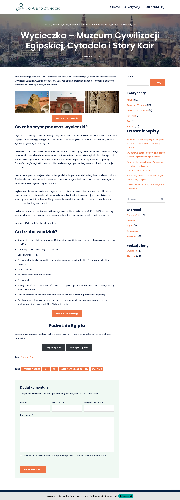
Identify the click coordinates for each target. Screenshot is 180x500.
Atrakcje (131, 256)
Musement (132, 236)
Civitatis (131, 220)
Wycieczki (132, 250)
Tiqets (130, 225)
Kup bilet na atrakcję (67, 118)
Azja (129, 121)
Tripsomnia (132, 231)
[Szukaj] (162, 7)
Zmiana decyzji (126, 496)
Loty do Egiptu (53, 347)
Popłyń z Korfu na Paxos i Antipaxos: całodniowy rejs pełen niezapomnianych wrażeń (145, 166)
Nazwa (24, 402)
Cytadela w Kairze (31, 369)
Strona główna (51, 24)
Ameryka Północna (137, 105)
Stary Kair (97, 369)
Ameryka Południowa (138, 110)
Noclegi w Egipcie (79, 347)
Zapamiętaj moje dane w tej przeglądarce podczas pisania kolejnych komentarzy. (64, 455)
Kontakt (154, 7)
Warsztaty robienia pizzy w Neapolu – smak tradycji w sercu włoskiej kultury (145, 143)
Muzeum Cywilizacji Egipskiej (74, 369)
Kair (75, 24)
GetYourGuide (28, 357)
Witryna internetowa (94, 402)
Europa (130, 126)
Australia (131, 115)
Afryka (62, 24)
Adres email (59, 402)
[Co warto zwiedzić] (38, 7)
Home (116, 7)
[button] (142, 7)
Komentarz (26, 415)
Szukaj (130, 76)
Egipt (69, 24)
